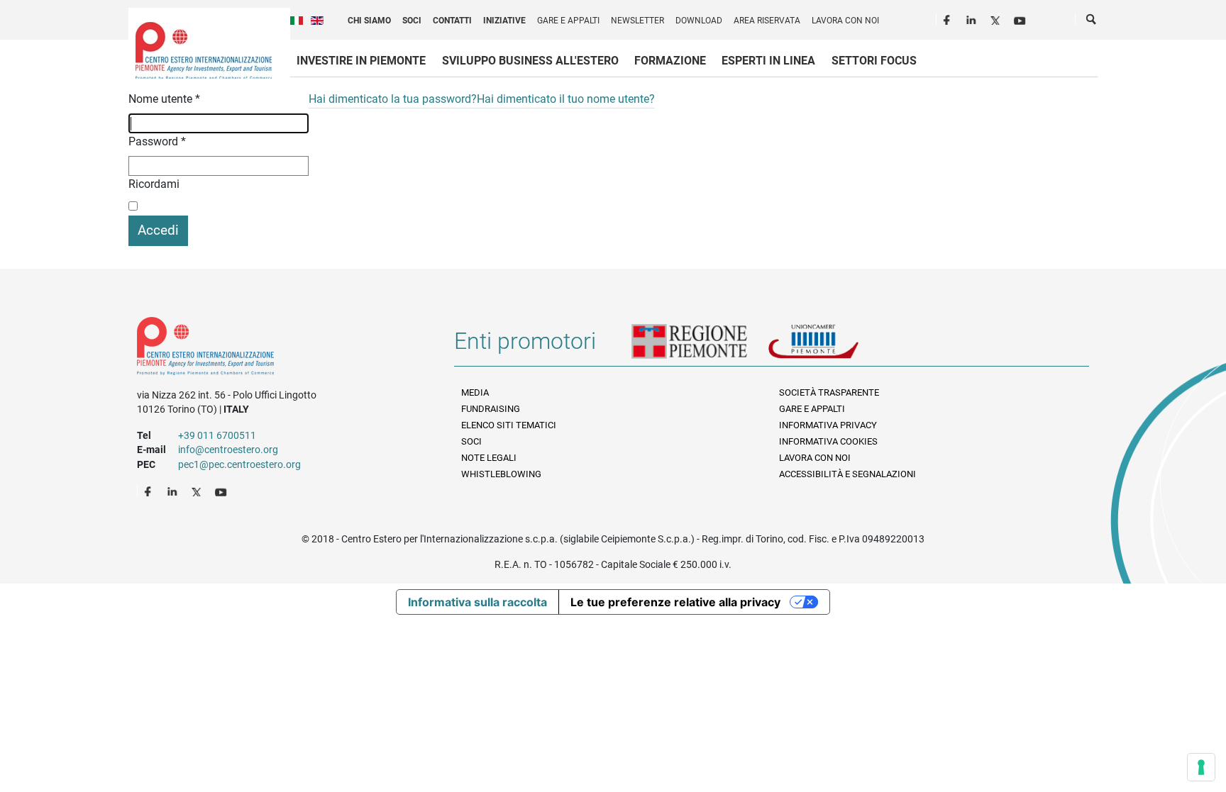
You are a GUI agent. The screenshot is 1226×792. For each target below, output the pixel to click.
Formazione (670, 60)
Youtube (1020, 18)
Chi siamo (369, 21)
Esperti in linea (768, 60)
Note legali (489, 457)
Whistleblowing (501, 474)
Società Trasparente (829, 392)
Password (157, 141)
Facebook (948, 18)
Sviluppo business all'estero (530, 60)
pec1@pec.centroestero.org (239, 464)
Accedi (158, 230)
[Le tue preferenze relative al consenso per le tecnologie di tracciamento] (1201, 767)
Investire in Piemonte (361, 60)
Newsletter (637, 21)
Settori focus (874, 60)
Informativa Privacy (828, 425)
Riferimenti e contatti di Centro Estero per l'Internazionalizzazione (280, 349)
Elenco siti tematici (508, 425)
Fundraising (490, 408)
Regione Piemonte (699, 346)
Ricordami (154, 184)
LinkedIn (972, 18)
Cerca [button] (1092, 21)
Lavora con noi (845, 21)
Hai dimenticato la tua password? (393, 99)
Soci (411, 21)
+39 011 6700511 (217, 435)
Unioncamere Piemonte (833, 346)
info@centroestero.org (228, 449)
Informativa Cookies (828, 441)
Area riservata (767, 21)
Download (698, 21)
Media (475, 392)
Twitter (996, 18)
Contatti (452, 21)
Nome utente (164, 99)
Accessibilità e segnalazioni (847, 474)
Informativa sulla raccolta (477, 602)
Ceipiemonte (204, 50)
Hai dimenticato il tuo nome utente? (566, 99)
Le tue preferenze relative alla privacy (675, 602)
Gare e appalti (568, 21)
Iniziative (504, 21)
